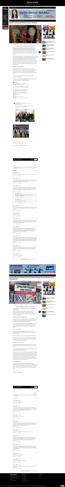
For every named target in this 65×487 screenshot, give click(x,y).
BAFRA (17, 7)
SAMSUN (23, 7)
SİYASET (29, 7)
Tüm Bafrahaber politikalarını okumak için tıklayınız (39, 485)
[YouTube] (14, 480)
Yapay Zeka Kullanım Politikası (25, 480)
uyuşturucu (32, 63)
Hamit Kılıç (20, 71)
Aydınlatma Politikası (24, 476)
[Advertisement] (60, 18)
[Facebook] (10, 480)
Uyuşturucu (25, 145)
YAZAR (34, 7)
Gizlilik (40, 475)
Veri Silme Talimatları (24, 479)
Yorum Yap (35, 165)
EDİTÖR (12, 20)
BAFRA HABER (32, 2)
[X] (11, 480)
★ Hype (19, 172)
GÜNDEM (26, 7)
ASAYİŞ (20, 7)
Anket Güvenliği (24, 475)
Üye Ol (35, 159)
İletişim (40, 476)
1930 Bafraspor (32, 68)
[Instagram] (13, 480)
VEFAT (31, 7)
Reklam (40, 478)
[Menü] (10, 7)
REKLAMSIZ (36, 7)
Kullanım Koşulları (24, 478)
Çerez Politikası (24, 477)
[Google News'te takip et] (18, 44)
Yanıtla (19, 175)
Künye (40, 477)
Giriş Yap (32, 159)
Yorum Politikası (24, 481)
